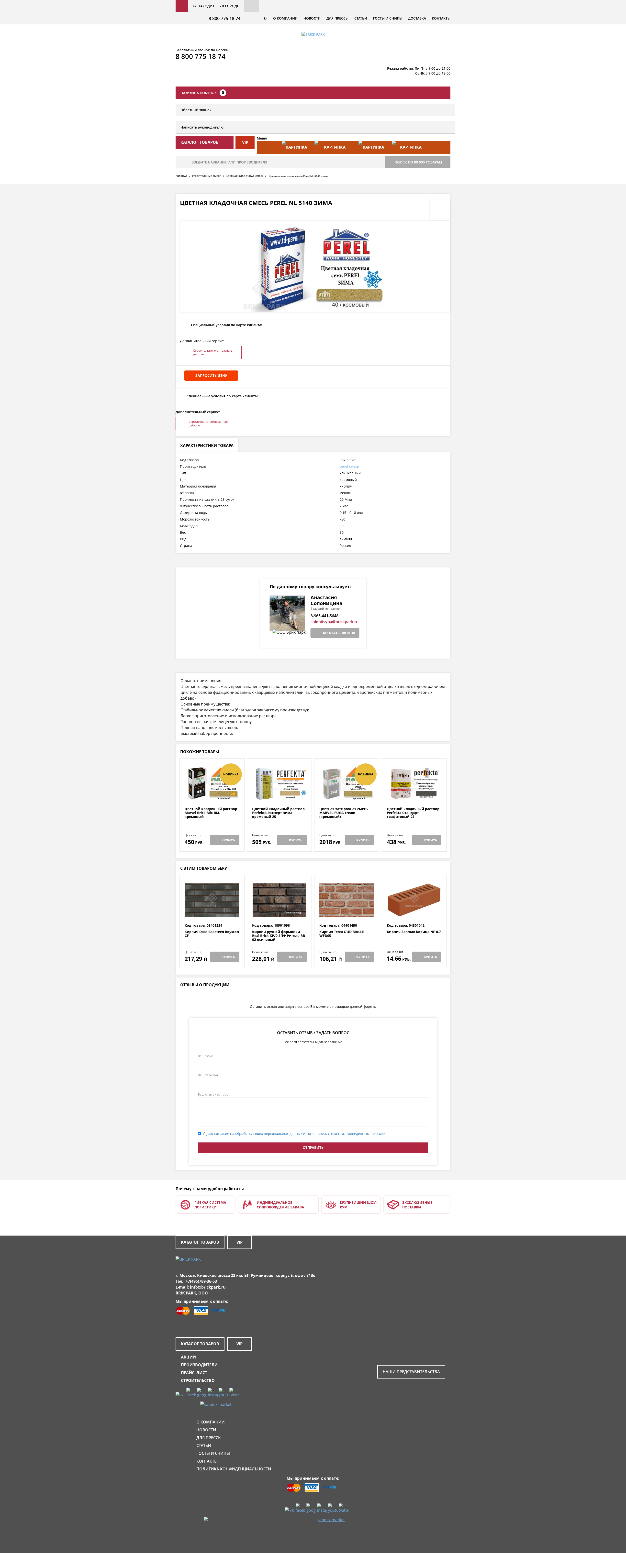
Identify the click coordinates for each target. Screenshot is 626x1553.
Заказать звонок (338, 632)
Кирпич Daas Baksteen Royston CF (212, 934)
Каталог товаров (200, 1242)
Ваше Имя (205, 1055)
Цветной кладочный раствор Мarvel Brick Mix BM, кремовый (211, 813)
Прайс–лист (194, 1372)
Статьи (360, 18)
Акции (188, 1357)
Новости (312, 18)
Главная (182, 176)
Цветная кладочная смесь (244, 176)
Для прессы (337, 18)
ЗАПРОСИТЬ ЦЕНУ (211, 375)
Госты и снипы (387, 18)
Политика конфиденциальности (233, 1469)
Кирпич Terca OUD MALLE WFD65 (341, 934)
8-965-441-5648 (324, 616)
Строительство (198, 1380)
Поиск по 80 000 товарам (418, 162)
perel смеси (349, 466)
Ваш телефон (208, 1075)
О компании (285, 18)
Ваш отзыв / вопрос (213, 1094)
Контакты (441, 18)
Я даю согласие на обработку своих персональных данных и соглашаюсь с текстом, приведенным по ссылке (295, 1133)
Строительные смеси (206, 176)
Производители (199, 1365)
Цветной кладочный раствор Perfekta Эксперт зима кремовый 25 (278, 813)
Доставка (417, 18)
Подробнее (212, 795)
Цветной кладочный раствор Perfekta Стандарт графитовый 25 (413, 813)
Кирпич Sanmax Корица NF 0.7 (414, 932)
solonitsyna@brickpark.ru (334, 621)
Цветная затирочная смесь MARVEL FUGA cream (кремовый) (343, 813)
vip (245, 142)
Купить (228, 840)
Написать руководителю (202, 127)
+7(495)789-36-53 (201, 1281)
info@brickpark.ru (208, 1287)
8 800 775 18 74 (224, 18)
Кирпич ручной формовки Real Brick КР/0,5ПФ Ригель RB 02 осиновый (278, 936)
